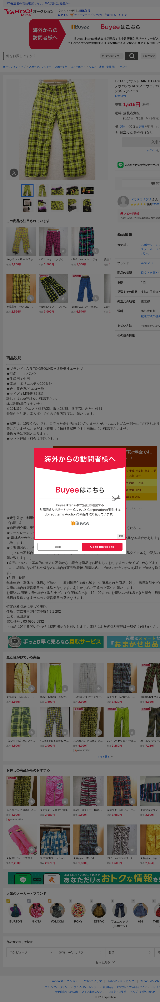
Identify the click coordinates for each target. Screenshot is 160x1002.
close (58, 546)
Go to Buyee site (102, 546)
